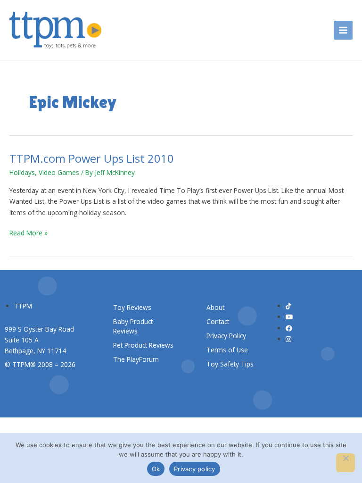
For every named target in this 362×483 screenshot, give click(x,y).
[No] (345, 462)
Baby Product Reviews (133, 326)
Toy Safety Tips (230, 363)
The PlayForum (136, 359)
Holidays (22, 172)
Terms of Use (227, 349)
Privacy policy (194, 469)
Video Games (59, 172)
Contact (217, 321)
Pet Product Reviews (143, 345)
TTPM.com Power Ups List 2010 (91, 158)
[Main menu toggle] (343, 30)
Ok (156, 469)
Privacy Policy (226, 335)
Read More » (28, 232)
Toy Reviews (132, 307)
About (215, 307)
